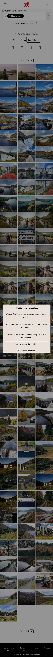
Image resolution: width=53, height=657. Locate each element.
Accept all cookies (26, 351)
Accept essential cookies (26, 344)
